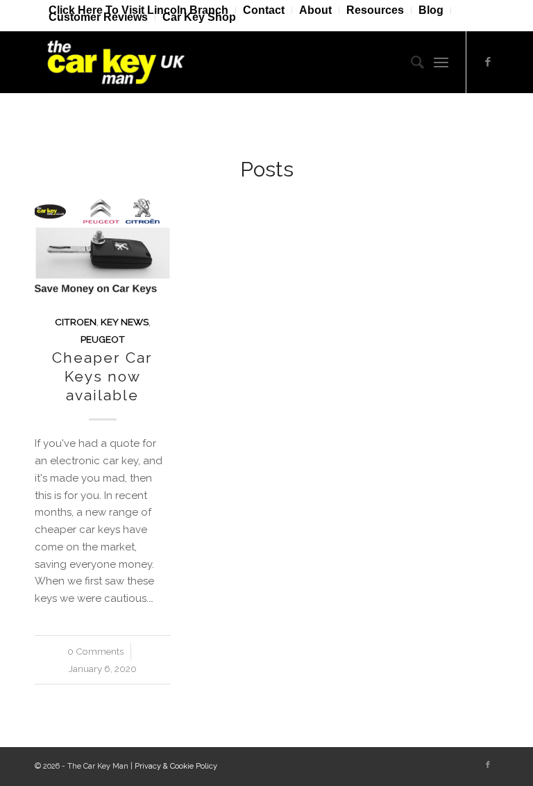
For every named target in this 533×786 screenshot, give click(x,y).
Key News (125, 321)
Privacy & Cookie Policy (176, 766)
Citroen (75, 321)
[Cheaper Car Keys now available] (103, 246)
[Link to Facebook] (487, 61)
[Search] (410, 62)
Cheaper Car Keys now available (102, 376)
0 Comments (95, 651)
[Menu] (441, 62)
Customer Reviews (98, 17)
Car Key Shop (199, 17)
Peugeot (103, 339)
